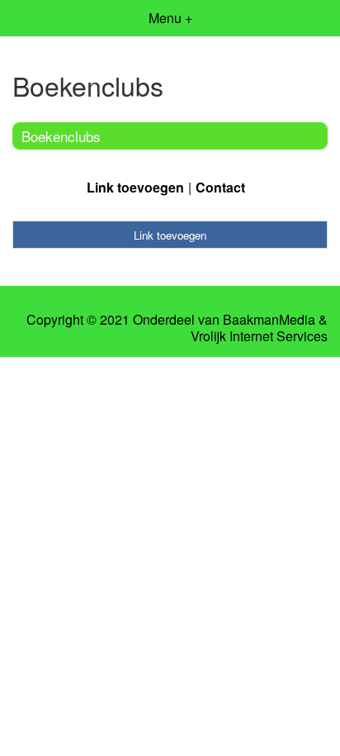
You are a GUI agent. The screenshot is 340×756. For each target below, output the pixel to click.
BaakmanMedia (269, 319)
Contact (220, 187)
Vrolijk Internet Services (259, 336)
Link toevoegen (135, 187)
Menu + (170, 17)
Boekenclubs (61, 136)
